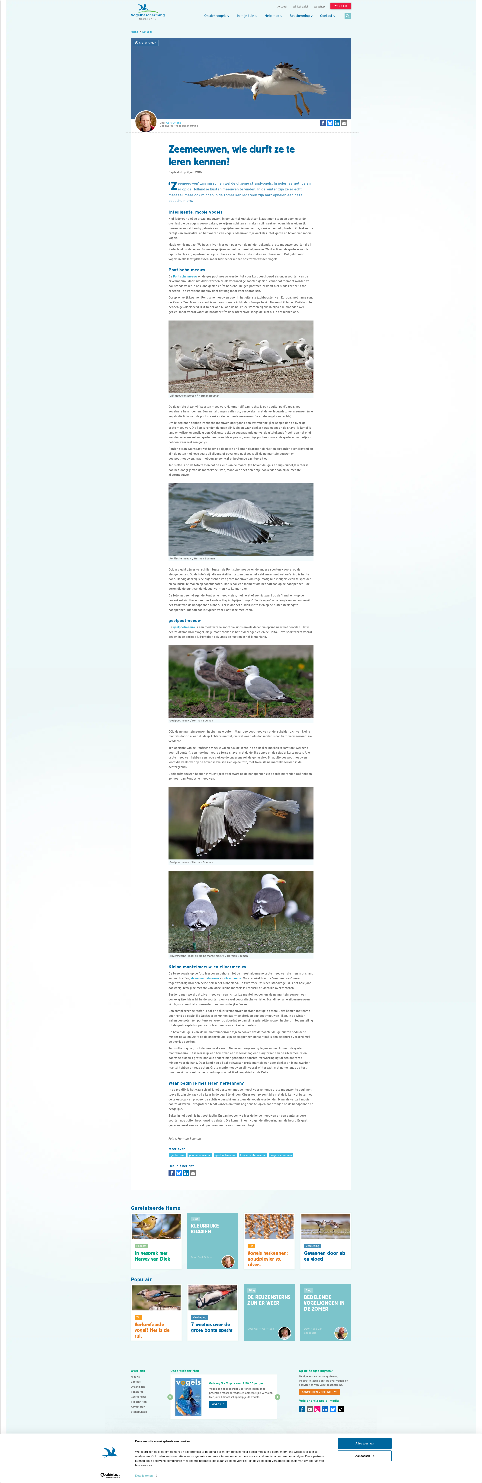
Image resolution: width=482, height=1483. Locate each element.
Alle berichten (147, 43)
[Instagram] (317, 1409)
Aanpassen (362, 1455)
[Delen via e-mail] (344, 123)
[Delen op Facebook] (323, 123)
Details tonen (144, 1475)
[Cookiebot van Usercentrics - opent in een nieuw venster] (110, 1475)
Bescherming (300, 16)
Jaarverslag (138, 1396)
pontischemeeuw (199, 1155)
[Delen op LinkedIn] (337, 123)
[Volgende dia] (277, 1408)
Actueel (147, 31)
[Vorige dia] (170, 1408)
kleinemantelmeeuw (252, 1155)
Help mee (272, 16)
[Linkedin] (325, 1409)
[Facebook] (302, 1409)
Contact (326, 16)
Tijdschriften (139, 1401)
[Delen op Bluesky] (330, 123)
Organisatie (138, 1386)
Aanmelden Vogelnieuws (319, 1392)
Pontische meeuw (185, 276)
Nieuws (135, 1376)
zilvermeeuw (232, 978)
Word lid (218, 1404)
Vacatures (137, 1391)
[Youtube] (310, 1409)
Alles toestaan (364, 1443)
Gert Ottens (173, 122)
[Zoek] (348, 16)
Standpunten (139, 1411)
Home (134, 31)
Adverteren (138, 1406)
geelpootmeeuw (184, 627)
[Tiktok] (341, 1409)
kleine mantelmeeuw (205, 978)
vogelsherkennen (281, 1155)
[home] (148, 12)
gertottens (177, 1155)
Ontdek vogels (215, 16)
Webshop (319, 6)
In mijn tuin (245, 16)
